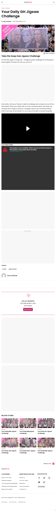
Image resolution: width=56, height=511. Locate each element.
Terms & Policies (24, 486)
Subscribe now (28, 309)
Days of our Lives (6, 477)
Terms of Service (12, 502)
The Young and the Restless (9, 483)
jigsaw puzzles (13, 269)
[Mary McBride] (4, 275)
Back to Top (47, 463)
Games (4, 269)
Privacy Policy (4, 502)
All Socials (41, 486)
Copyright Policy (21, 502)
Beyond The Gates (6, 489)
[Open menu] (2, 2)
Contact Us (22, 489)
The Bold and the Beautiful (9, 486)
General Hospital (6, 480)
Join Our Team (23, 480)
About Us (22, 477)
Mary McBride (7, 21)
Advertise (22, 483)
